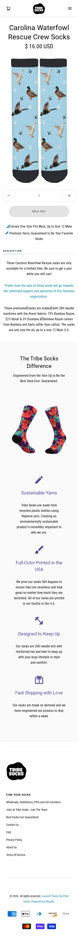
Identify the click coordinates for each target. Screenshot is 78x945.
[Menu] (69, 8)
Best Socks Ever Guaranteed (22, 817)
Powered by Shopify (42, 901)
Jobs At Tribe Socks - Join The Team (26, 809)
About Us (11, 847)
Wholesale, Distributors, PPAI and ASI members (33, 802)
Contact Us (12, 824)
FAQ (8, 832)
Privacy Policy (14, 839)
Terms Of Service (15, 855)
